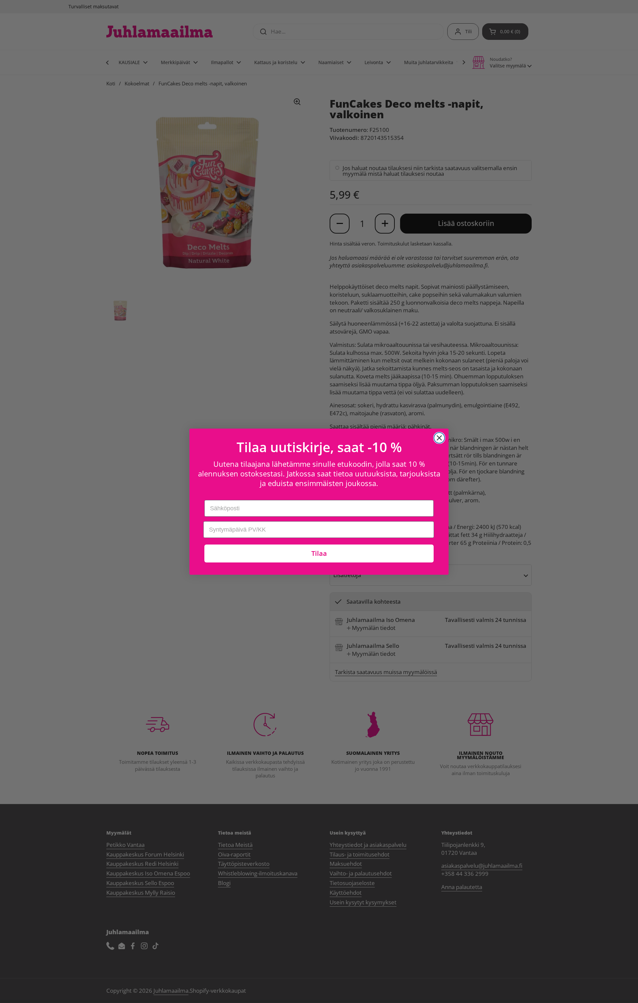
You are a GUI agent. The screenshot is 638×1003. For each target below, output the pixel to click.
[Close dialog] (439, 438)
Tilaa (319, 553)
